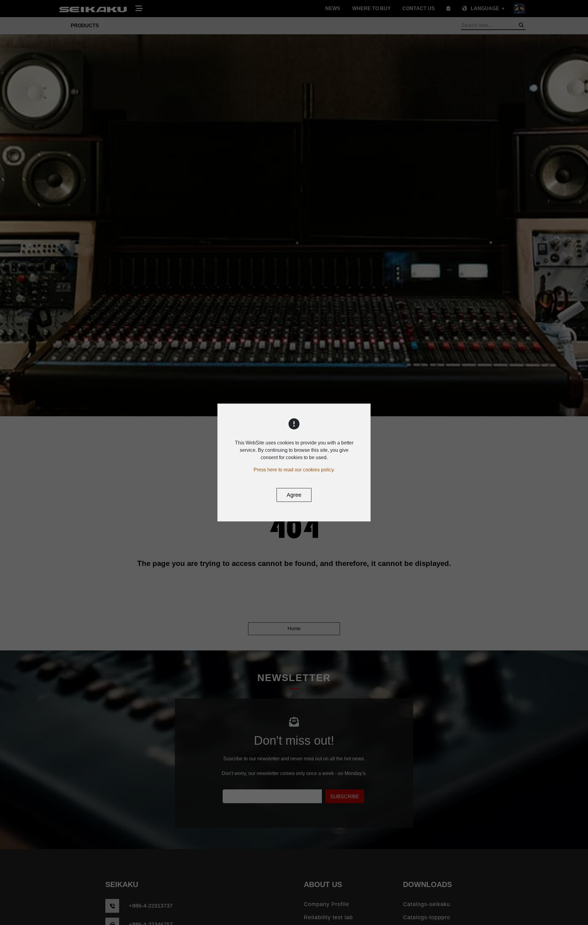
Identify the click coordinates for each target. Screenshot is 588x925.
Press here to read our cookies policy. (294, 469)
